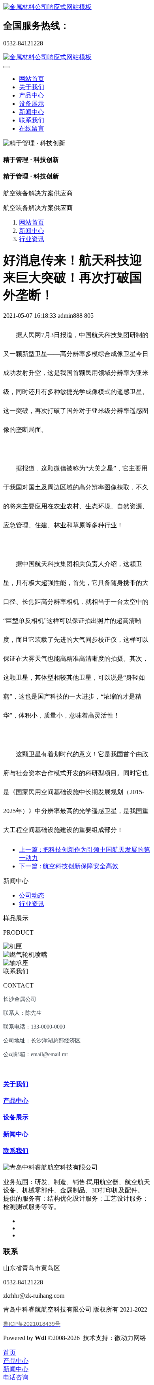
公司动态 (31, 895)
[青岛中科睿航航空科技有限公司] (77, 7)
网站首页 (31, 78)
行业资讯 (31, 239)
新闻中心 (31, 230)
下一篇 (68, 866)
